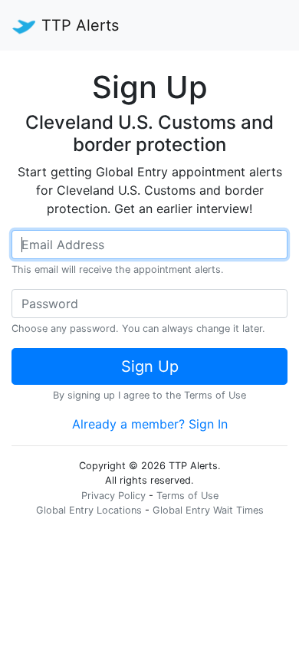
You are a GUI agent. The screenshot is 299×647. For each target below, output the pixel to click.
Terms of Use (215, 395)
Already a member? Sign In (150, 424)
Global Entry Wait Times (208, 510)
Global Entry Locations (89, 510)
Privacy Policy (113, 495)
